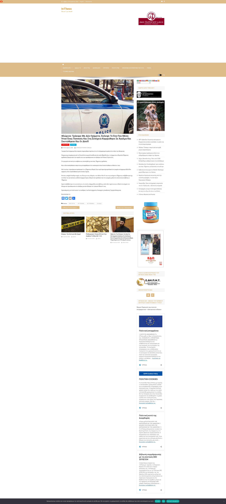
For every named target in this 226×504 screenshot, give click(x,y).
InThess (66, 8)
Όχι (163, 501)
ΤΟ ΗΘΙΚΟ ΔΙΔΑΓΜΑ (68, 71)
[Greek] (149, 80)
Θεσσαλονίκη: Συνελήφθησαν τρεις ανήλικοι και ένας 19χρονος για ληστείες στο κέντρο (151, 165)
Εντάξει (158, 501)
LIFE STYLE (87, 68)
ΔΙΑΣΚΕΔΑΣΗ (96, 68)
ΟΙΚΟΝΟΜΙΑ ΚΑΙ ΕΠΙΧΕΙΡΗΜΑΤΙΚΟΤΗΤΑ (133, 68)
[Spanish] (158, 80)
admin (74, 236)
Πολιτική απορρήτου (173, 501)
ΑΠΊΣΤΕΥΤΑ (65, 144)
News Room (125, 242)
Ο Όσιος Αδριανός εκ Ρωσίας (147, 194)
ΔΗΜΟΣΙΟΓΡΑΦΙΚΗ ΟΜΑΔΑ (83, 147)
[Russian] (156, 80)
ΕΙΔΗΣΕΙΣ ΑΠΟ (67, 68)
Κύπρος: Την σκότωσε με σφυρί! (71, 234)
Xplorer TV (78, 68)
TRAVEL (149, 68)
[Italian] (152, 80)
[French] (145, 80)
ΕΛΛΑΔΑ (73, 144)
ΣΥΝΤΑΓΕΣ (106, 68)
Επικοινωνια (89, 1)
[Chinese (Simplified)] (140, 80)
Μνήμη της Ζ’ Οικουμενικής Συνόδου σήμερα (125, 207)
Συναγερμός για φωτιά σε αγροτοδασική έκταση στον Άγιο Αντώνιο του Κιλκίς (150, 190)
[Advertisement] (113, 47)
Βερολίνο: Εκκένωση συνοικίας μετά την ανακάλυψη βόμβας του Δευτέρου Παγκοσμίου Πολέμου (150, 178)
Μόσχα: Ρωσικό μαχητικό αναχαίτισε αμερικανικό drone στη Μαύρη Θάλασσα (71, 207)
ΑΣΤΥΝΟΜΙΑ (81, 203)
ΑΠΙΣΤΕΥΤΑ (72, 203)
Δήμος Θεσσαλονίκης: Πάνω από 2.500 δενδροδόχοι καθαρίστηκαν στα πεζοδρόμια (151, 160)
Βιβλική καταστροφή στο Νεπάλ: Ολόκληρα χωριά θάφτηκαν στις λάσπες (151, 171)
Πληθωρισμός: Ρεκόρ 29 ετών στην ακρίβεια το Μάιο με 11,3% (96, 235)
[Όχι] (224, 501)
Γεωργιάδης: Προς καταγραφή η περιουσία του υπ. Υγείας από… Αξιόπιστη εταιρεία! (151, 184)
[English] (142, 80)
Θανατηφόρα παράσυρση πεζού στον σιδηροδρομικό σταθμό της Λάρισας (149, 154)
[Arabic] (138, 80)
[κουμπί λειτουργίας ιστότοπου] (160, 75)
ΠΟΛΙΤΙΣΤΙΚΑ (115, 68)
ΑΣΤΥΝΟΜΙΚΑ (90, 203)
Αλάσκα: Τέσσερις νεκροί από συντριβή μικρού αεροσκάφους (150, 149)
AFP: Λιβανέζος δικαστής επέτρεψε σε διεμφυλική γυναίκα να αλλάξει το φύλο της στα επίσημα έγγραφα (151, 142)
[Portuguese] (154, 80)
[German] (147, 80)
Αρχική (82, 1)
